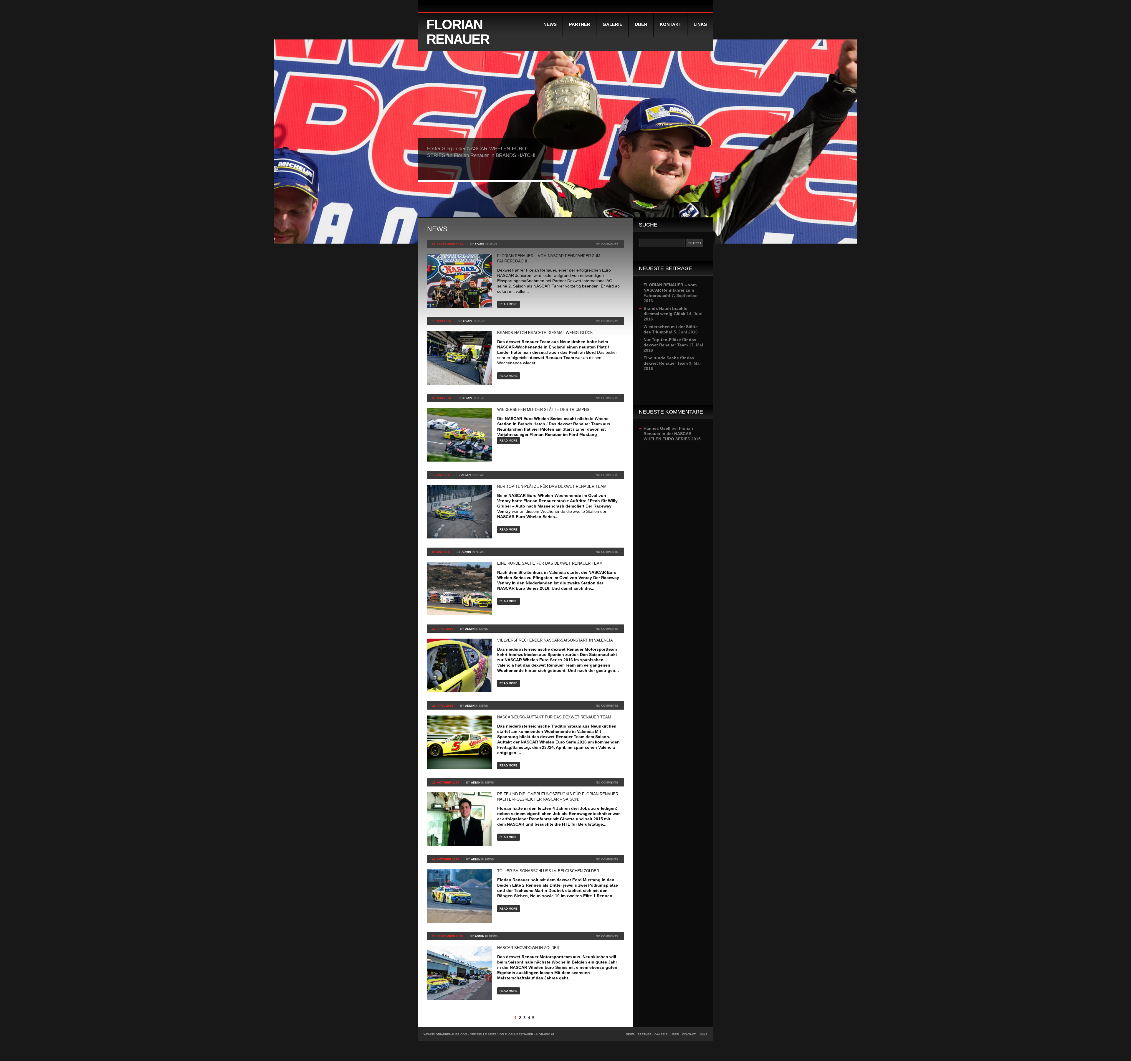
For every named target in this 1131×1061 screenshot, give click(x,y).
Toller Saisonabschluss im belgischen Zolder (548, 871)
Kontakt (670, 24)
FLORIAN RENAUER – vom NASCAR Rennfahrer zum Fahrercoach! (548, 258)
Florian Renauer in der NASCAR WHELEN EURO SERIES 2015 (672, 433)
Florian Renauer (457, 32)
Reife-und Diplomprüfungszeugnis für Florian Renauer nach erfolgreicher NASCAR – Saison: (557, 796)
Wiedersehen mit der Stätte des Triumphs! (544, 409)
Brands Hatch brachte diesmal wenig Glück (545, 332)
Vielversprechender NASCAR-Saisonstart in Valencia (555, 640)
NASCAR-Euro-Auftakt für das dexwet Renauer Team (554, 717)
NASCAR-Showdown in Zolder (528, 948)
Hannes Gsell (657, 428)
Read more (508, 304)
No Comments (607, 244)
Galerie (612, 24)
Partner (579, 24)
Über (641, 24)
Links (700, 24)
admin (479, 244)
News (550, 24)
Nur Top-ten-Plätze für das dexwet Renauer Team (551, 486)
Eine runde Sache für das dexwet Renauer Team (550, 563)
